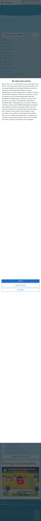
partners (12, 84)
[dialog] (20, 260)
